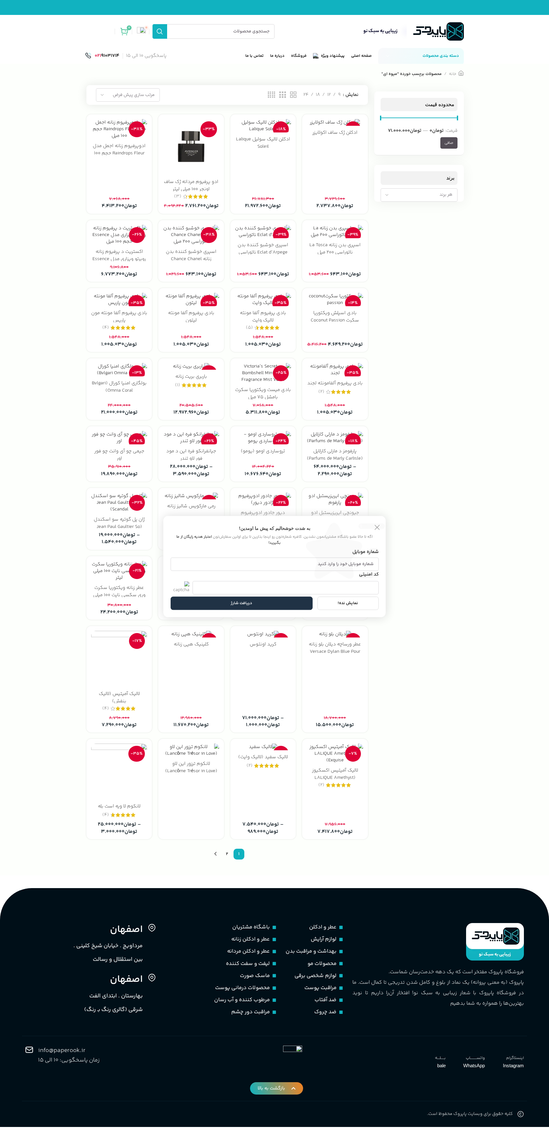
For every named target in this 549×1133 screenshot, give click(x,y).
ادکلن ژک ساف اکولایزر (334, 132)
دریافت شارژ (241, 603)
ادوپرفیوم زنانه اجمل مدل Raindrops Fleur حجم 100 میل (119, 153)
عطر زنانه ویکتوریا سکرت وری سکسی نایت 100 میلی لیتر (119, 595)
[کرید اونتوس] (263, 634)
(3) (177, 196)
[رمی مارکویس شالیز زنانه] (191, 496)
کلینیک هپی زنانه (191, 644)
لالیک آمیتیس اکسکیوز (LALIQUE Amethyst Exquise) (335, 778)
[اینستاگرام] (520, 1050)
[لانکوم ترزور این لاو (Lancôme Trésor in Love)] (191, 750)
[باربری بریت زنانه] (191, 366)
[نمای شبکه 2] (293, 95)
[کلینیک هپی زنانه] (191, 634)
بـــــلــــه (440, 1058)
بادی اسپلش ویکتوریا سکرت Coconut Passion (335, 316)
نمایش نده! (348, 603)
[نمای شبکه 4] (271, 95)
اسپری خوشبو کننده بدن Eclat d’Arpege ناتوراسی (263, 248)
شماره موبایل (365, 552)
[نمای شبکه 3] (282, 95)
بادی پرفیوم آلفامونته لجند (335, 383)
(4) (105, 327)
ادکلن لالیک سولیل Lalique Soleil (263, 143)
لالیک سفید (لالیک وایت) (263, 757)
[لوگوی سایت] (412, 31)
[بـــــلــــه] (441, 1050)
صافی (449, 143)
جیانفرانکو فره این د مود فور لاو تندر (191, 455)
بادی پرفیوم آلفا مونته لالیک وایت (263, 316)
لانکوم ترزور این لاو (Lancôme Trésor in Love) (191, 767)
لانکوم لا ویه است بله (119, 806)
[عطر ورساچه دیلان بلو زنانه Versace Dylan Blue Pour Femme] (335, 634)
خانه (452, 74)
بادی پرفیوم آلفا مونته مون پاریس (119, 316)
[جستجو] (159, 31)
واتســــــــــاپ (475, 1058)
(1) (177, 385)
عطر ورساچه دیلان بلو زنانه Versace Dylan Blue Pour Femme (335, 652)
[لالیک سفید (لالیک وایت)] (263, 747)
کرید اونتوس (263, 644)
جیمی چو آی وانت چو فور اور (119, 455)
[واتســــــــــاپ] (481, 1050)
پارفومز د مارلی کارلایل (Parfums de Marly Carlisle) (335, 455)
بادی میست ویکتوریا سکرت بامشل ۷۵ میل (263, 393)
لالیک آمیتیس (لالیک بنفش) (119, 697)
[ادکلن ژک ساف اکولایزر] (335, 122)
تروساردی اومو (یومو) (263, 451)
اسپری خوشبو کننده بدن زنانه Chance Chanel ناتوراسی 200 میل (191, 259)
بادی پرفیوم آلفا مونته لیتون (191, 316)
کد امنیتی (369, 574)
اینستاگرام (515, 1058)
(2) (321, 391)
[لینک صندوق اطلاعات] (102, 56)
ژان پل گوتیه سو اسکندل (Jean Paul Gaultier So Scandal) (119, 527)
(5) (249, 327)
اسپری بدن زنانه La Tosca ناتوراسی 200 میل (335, 248)
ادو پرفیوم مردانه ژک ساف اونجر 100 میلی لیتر (191, 185)
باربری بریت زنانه (191, 376)
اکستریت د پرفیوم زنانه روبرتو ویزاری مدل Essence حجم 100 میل (119, 259)
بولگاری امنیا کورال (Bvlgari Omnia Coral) (119, 387)
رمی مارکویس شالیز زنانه (191, 506)
